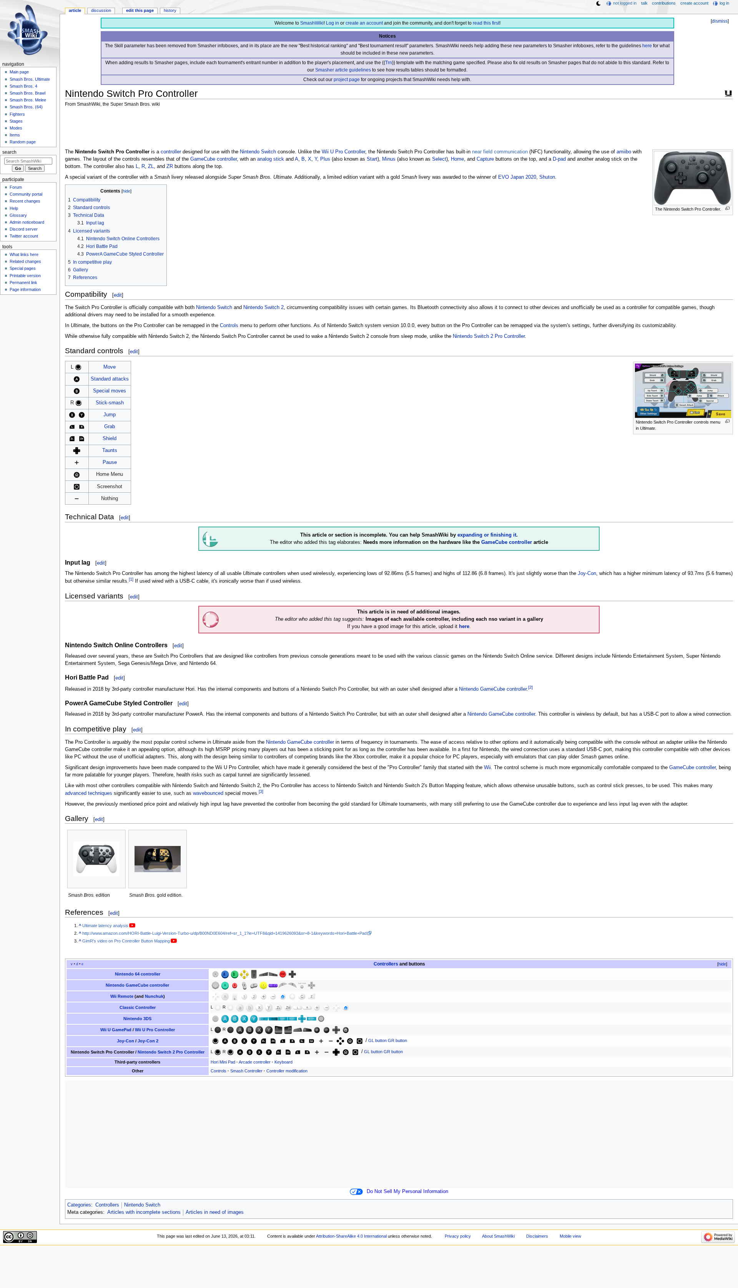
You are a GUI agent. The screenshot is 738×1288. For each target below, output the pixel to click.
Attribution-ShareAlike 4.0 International (351, 1236)
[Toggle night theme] (598, 3)
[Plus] (76, 462)
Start (372, 159)
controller (171, 152)
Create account (694, 3)
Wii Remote (121, 996)
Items (15, 135)
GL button (377, 1040)
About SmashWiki (498, 1236)
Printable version (25, 275)
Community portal (26, 194)
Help (14, 208)
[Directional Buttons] (340, 1040)
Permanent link (23, 282)
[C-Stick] (263, 984)
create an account (364, 23)
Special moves (109, 391)
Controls (229, 325)
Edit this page (140, 10)
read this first (486, 23)
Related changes (25, 261)
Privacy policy (458, 1236)
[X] (72, 414)
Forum (16, 187)
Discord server (24, 229)
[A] (76, 379)
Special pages (23, 268)
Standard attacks (110, 379)
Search (9, 152)
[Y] (81, 414)
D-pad (559, 159)
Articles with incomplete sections (144, 1212)
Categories (79, 1205)
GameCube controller (213, 159)
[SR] (311, 1040)
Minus (389, 159)
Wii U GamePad (115, 1029)
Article (75, 10)
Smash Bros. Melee (28, 100)
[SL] (302, 1040)
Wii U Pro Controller (343, 152)
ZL (151, 166)
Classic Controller (138, 1007)
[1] (131, 579)
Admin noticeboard (27, 222)
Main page (19, 72)
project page (347, 79)
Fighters (17, 114)
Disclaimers (537, 1236)
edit (118, 295)
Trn (388, 62)
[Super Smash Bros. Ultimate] (728, 92)
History (170, 10)
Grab (109, 426)
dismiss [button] (720, 21)
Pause (110, 462)
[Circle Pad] (215, 1018)
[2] (530, 687)
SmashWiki (312, 23)
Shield (109, 438)
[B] (76, 391)
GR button (397, 1040)
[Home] (76, 474)
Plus (325, 159)
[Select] (292, 1018)
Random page (23, 142)
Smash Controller (246, 1071)
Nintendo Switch (258, 152)
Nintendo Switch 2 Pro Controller (489, 336)
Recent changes (25, 201)
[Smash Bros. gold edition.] (157, 859)
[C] (244, 973)
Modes (16, 128)
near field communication (500, 152)
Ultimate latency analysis (105, 925)
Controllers (386, 964)
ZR (169, 166)
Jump (109, 414)
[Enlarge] (727, 208)
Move (109, 367)
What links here (24, 254)
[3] (261, 791)
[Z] (254, 973)
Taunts (109, 450)
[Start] (283, 973)
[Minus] (76, 498)
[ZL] (72, 438)
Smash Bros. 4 (23, 86)
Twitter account (24, 236)
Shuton (547, 177)
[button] (719, 964)
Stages (16, 121)
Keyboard (283, 1062)
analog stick (270, 159)
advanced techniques (88, 793)
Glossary (18, 215)
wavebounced (208, 793)
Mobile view (570, 1236)
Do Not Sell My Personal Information (407, 1191)
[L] (72, 426)
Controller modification (287, 1071)
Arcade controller (255, 1062)
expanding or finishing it (486, 535)
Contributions (664, 3)
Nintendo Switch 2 (263, 307)
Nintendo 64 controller (137, 974)
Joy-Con (587, 573)
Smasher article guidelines (343, 70)
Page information (25, 289)
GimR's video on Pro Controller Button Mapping (126, 941)
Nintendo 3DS (137, 1018)
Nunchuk (154, 996)
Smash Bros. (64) (26, 107)
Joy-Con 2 (148, 1041)
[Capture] (76, 486)
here (647, 45)
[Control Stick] (78, 367)
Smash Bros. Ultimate (30, 79)
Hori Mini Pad (223, 1062)
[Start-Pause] (302, 984)
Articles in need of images (215, 1212)
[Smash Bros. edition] (96, 859)
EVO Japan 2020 (517, 177)
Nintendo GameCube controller (493, 689)
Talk (644, 3)
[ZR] (81, 438)
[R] (81, 426)
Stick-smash (110, 403)
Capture (485, 159)
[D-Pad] (76, 450)
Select (439, 159)
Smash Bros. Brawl (27, 93)
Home (457, 159)
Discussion (101, 10)
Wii (487, 767)
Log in (332, 23)
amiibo (624, 152)
